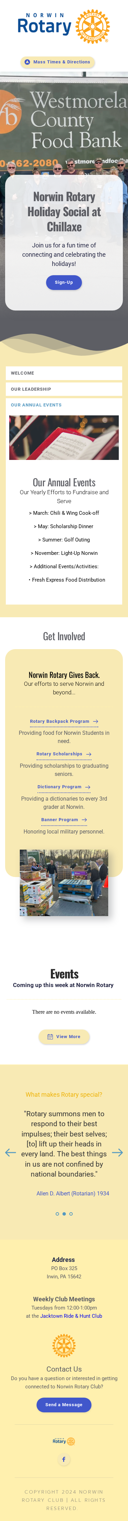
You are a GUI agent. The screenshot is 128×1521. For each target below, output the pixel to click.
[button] (64, 373)
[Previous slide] (10, 1152)
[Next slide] (117, 1152)
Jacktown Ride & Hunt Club (71, 1316)
